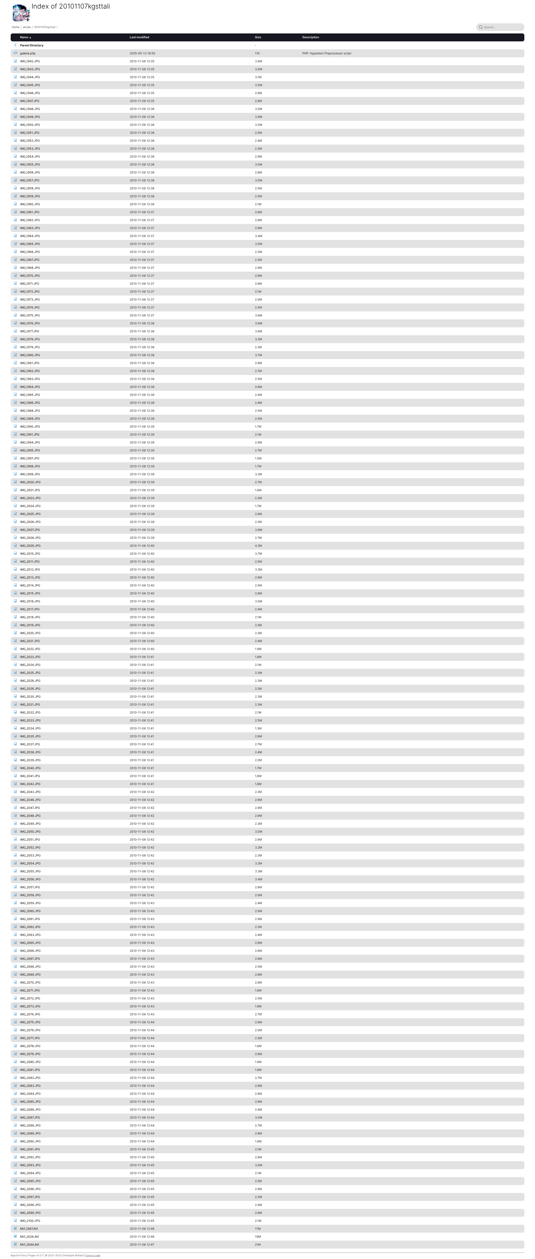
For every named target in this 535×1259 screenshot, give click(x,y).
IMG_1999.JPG (30, 474)
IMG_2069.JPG (30, 974)
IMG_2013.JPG (30, 577)
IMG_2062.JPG (30, 927)
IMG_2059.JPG (30, 903)
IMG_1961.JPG (29, 212)
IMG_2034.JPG (30, 728)
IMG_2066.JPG (30, 950)
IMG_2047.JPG (30, 807)
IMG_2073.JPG (30, 1006)
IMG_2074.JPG (30, 1014)
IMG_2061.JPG (30, 919)
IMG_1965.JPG (30, 244)
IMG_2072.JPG (30, 998)
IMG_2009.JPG (30, 545)
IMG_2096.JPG (30, 1189)
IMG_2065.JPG (30, 942)
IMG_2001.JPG (30, 490)
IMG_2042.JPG (30, 784)
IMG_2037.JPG (30, 744)
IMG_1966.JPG (30, 252)
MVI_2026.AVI (29, 1236)
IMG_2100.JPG (30, 1220)
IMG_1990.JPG (30, 426)
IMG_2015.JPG (30, 593)
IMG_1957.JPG (29, 180)
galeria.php (28, 53)
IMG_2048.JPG (30, 815)
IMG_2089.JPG (30, 1133)
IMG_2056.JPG (30, 879)
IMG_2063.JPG (30, 935)
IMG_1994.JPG (30, 442)
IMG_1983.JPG (30, 379)
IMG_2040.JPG (30, 768)
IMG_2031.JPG (30, 704)
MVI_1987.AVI (29, 1228)
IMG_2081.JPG (30, 1070)
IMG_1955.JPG (30, 164)
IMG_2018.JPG (30, 617)
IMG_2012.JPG (30, 569)
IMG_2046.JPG (30, 800)
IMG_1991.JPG (29, 434)
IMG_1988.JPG (30, 410)
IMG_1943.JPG (30, 69)
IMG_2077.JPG (30, 1038)
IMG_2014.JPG (30, 585)
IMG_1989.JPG (30, 418)
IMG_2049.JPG (30, 823)
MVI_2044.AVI (29, 1244)
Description (310, 37)
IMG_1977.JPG (29, 331)
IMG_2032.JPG (30, 712)
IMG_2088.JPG (30, 1125)
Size (258, 37)
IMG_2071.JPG (30, 990)
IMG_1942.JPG (30, 61)
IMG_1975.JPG (30, 315)
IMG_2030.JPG (30, 696)
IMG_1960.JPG (30, 204)
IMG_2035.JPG (30, 736)
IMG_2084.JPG (30, 1093)
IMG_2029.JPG (30, 688)
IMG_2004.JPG (30, 506)
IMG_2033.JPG (30, 720)
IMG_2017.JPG (29, 609)
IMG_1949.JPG (30, 117)
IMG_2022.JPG (30, 649)
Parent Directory (31, 45)
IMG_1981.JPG (29, 363)
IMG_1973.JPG (30, 299)
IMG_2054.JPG (30, 863)
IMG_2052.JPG (30, 847)
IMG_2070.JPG (30, 982)
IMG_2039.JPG (30, 760)
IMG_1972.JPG (29, 291)
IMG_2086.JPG (30, 1109)
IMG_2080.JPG (30, 1062)
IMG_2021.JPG (30, 641)
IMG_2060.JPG (30, 911)
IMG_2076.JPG (30, 1030)
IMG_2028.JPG (30, 680)
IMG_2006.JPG (30, 522)
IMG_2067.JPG (30, 958)
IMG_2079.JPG (30, 1054)
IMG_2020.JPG (30, 633)
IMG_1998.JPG (30, 466)
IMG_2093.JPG (30, 1165)
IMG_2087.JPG (30, 1117)
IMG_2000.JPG (30, 482)
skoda (27, 27)
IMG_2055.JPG (30, 871)
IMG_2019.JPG (30, 625)
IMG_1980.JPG (30, 355)
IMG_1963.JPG (30, 228)
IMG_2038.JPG (30, 752)
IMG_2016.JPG (30, 601)
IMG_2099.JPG (30, 1212)
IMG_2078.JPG (30, 1046)
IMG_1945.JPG (30, 85)
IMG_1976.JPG (30, 323)
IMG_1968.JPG (30, 267)
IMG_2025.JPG (30, 672)
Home (15, 27)
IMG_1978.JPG (30, 339)
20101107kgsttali (44, 27)
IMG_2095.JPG (30, 1181)
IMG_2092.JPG (30, 1157)
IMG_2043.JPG (30, 792)
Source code (92, 1255)
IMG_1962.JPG (30, 220)
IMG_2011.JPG (29, 561)
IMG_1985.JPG (30, 394)
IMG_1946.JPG (30, 93)
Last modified (139, 37)
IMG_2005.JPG (30, 514)
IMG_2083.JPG (30, 1085)
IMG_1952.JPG (30, 140)
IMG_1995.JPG (30, 450)
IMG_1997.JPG (29, 458)
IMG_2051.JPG (30, 839)
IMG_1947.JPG (29, 101)
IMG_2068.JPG (30, 966)
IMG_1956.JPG (30, 172)
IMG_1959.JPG (30, 196)
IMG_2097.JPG (30, 1197)
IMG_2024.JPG (30, 664)
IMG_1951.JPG (29, 132)
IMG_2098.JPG (30, 1205)
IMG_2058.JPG (30, 895)
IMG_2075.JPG (30, 1022)
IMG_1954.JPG (30, 156)
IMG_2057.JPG (30, 887)
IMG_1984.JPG (30, 387)
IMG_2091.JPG (30, 1149)
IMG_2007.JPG (30, 529)
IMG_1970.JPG (30, 275)
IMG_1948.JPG (30, 109)
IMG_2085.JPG (30, 1101)
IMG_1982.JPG (30, 371)
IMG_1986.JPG (30, 402)
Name (24, 37)
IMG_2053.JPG (30, 855)
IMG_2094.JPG (30, 1173)
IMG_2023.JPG (30, 657)
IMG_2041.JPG (30, 776)
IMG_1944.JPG (30, 77)
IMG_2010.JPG (30, 553)
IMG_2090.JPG (30, 1141)
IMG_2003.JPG (30, 498)
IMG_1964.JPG (30, 236)
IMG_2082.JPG (30, 1077)
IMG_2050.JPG (30, 831)
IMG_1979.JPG (30, 347)
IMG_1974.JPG (29, 307)
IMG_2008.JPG (30, 537)
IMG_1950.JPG (30, 124)
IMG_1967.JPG (29, 259)
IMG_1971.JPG (29, 283)
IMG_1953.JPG (30, 148)
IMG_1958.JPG (30, 188)
